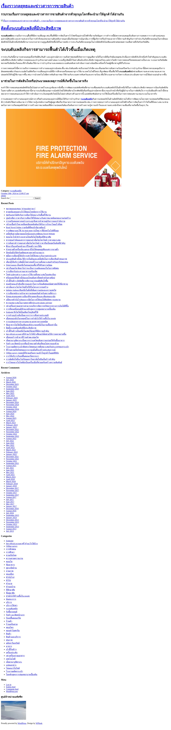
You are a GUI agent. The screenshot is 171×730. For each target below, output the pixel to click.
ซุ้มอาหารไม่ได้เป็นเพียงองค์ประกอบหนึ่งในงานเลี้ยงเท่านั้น (31, 325)
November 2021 (12, 459)
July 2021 (10, 468)
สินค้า (8, 634)
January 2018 (11, 486)
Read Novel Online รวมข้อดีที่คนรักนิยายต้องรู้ (25, 227)
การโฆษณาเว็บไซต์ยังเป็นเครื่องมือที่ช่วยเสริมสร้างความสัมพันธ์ (34, 362)
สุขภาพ (9, 640)
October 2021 (11, 461)
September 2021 (12, 463)
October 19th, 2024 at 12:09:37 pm (15, 193)
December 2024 (12, 402)
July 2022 (10, 441)
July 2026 (10, 380)
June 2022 (10, 443)
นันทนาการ (11, 599)
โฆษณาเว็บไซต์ (13, 668)
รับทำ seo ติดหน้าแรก (15, 615)
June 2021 (10, 470)
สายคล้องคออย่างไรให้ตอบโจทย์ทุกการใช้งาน (26, 212)
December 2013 (12, 520)
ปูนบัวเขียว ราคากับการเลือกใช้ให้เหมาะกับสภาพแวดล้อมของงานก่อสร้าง (38, 218)
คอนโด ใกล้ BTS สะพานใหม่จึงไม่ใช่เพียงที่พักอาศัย (28, 237)
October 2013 (11, 524)
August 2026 (11, 377)
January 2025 (11, 400)
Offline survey (11, 546)
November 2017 (12, 490)
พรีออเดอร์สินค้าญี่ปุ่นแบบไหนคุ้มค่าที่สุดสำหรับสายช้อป (30, 278)
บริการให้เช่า (11, 605)
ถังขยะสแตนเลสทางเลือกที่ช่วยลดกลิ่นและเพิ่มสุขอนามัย (30, 296)
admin (3, 196)
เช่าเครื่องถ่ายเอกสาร (15, 656)
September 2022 (12, 436)
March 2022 (11, 450)
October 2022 (11, 434)
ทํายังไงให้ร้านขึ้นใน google (18, 596)
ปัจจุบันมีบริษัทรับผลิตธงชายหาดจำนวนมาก (25, 252)
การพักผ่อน (11, 549)
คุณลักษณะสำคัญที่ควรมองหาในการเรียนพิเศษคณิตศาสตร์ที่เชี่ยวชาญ (37, 284)
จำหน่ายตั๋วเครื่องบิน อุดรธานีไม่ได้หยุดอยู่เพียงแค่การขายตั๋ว (32, 249)
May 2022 (10, 445)
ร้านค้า (9, 621)
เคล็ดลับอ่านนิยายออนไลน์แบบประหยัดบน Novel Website (30, 234)
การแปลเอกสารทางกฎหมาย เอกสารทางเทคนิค (27, 322)
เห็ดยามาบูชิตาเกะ (14, 662)
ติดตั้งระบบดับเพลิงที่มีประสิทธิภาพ (31, 28)
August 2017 (11, 497)
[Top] (1, 728)
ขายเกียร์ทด (11, 555)
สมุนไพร (10, 627)
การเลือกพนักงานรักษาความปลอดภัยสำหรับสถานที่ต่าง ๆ (31, 293)
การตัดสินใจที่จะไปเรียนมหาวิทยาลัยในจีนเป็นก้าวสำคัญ (30, 359)
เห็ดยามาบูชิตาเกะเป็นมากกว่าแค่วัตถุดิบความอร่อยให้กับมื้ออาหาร (35, 340)
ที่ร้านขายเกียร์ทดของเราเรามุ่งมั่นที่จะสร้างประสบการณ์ (30, 350)
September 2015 (12, 515)
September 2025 (12, 389)
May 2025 (10, 393)
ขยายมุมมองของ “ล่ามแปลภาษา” (21, 209)
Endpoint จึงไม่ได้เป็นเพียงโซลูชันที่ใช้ (22, 312)
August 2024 (11, 411)
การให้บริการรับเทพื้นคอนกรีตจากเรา (22, 356)
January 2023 (11, 427)
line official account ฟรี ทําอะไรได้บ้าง (22, 544)
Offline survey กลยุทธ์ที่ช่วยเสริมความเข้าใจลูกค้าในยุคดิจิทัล (32, 353)
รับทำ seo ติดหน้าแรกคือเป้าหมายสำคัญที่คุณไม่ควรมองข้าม (32, 343)
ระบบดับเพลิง (87, 99)
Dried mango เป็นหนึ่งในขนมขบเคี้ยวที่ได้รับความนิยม (29, 265)
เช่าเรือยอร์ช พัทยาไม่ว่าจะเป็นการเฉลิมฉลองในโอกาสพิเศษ (32, 268)
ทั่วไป (8, 580)
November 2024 (12, 405)
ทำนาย (9, 583)
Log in (8, 685)
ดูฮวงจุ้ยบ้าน (11, 568)
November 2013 (12, 522)
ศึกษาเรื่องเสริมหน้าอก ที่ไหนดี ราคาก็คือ (24, 246)
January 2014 (11, 518)
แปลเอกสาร (11, 665)
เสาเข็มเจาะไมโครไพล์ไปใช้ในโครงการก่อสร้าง (27, 287)
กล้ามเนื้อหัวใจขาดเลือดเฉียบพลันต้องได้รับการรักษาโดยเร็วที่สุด (34, 224)
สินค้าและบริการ (13, 637)
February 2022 (12, 452)
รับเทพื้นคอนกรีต (13, 618)
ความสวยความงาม (14, 558)
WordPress (22, 723)
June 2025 (10, 391)
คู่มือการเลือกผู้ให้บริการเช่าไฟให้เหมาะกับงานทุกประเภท (31, 256)
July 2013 (10, 531)
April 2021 (10, 475)
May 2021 (10, 472)
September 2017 (12, 495)
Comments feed (12, 689)
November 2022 (12, 432)
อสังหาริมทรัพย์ (13, 643)
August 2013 (11, 529)
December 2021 (12, 457)
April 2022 (10, 448)
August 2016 (11, 511)
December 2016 (12, 508)
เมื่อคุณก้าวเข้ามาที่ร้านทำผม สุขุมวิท (22, 337)
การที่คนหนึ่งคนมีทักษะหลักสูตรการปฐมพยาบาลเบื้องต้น (30, 309)
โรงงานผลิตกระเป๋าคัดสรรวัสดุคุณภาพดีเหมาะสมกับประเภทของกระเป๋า (37, 347)
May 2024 (10, 416)
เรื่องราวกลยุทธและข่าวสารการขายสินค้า (37, 6)
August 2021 (11, 466)
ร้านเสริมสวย (12, 624)
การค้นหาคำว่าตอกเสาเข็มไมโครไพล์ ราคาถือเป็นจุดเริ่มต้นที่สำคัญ (35, 243)
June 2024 (10, 414)
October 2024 (11, 407)
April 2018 (10, 479)
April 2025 (10, 396)
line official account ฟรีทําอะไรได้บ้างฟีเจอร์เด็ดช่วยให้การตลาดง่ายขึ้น (36, 334)
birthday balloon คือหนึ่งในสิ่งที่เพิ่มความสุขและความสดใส (31, 290)
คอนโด (9, 561)
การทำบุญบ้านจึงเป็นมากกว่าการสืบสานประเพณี (27, 315)
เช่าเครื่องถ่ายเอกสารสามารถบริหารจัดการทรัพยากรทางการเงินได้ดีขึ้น (37, 306)
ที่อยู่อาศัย (10, 593)
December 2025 (12, 384)
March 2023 (11, 423)
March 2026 (11, 382)
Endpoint (9, 541)
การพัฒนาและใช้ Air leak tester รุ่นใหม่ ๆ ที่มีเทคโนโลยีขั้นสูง (32, 231)
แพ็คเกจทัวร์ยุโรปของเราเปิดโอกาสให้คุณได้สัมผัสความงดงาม (33, 300)
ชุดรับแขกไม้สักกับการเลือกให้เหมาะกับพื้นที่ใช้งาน (28, 215)
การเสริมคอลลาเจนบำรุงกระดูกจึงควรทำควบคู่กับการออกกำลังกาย (35, 221)
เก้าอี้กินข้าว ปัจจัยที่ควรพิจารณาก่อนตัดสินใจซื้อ (27, 281)
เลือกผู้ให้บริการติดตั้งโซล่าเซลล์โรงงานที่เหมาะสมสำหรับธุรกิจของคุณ (37, 262)
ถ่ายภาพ (9, 571)
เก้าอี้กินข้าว (11, 649)
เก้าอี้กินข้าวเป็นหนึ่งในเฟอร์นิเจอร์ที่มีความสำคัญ (27, 331)
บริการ (9, 602)
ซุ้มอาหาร (10, 565)
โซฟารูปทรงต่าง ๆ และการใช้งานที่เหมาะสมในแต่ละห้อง (31, 274)
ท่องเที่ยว (10, 574)
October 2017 (11, 493)
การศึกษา (10, 552)
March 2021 (11, 477)
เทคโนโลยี (10, 659)
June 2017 (10, 502)
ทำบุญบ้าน (10, 587)
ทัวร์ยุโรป (10, 577)
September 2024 (12, 409)
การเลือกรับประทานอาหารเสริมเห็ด (21, 271)
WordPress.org (12, 691)
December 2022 (12, 429)
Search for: (5, 198)
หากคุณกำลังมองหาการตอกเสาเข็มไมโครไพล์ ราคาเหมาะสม (33, 240)
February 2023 (12, 425)
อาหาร (9, 646)
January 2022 (11, 454)
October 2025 (11, 387)
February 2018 (12, 484)
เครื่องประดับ (11, 652)
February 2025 (12, 398)
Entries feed (10, 687)
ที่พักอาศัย (10, 590)
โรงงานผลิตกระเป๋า (14, 671)
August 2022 (11, 438)
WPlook (39, 723)
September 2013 (12, 527)
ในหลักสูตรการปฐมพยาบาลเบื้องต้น (21, 674)
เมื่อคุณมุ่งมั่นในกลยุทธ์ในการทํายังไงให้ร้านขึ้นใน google (31, 318)
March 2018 (11, 481)
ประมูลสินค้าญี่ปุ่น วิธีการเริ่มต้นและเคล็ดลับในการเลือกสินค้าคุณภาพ (36, 259)
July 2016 (10, 513)
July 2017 (10, 499)
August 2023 (11, 418)
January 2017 (11, 506)
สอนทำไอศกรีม (13, 630)
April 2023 (10, 420)
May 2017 (10, 504)
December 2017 (12, 488)
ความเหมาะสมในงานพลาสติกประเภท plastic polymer (29, 303)
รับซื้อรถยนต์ (11, 612)
